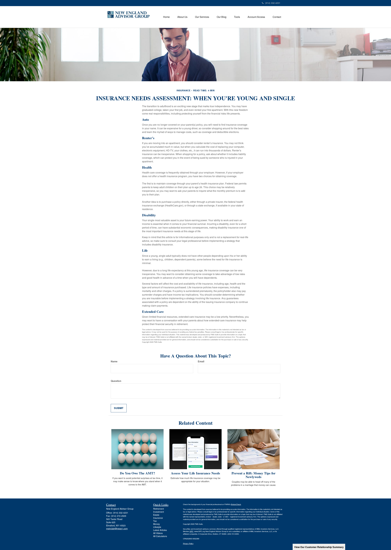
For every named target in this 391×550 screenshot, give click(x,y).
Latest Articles (160, 530)
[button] (182, 17)
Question (116, 381)
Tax (155, 520)
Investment (158, 511)
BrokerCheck (236, 504)
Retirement (158, 508)
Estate (156, 514)
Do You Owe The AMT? (137, 473)
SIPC (191, 531)
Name (114, 361)
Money (156, 523)
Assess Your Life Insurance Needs (195, 473)
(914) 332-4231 (272, 2)
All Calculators (160, 536)
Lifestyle (157, 527)
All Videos (158, 533)
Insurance (158, 517)
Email (201, 361)
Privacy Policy (188, 543)
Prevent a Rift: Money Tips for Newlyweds (254, 475)
